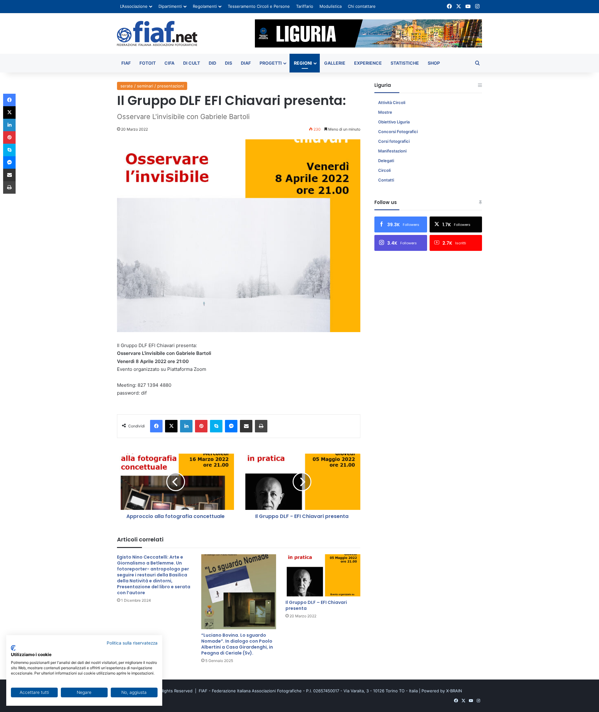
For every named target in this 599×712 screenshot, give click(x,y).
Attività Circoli (391, 102)
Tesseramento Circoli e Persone (259, 6)
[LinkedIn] (186, 426)
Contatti (386, 179)
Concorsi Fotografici (398, 131)
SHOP (434, 63)
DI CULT (191, 63)
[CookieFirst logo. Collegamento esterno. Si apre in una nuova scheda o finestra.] (13, 648)
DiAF (246, 63)
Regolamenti (205, 6)
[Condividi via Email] (246, 426)
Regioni (303, 63)
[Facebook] (156, 426)
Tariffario (304, 6)
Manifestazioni (392, 150)
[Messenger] (231, 426)
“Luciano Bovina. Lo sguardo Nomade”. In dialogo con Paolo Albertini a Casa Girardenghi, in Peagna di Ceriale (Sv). (237, 644)
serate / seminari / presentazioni (152, 85)
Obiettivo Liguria (394, 121)
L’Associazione (134, 6)
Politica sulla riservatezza (132, 642)
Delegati (386, 160)
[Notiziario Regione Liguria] (157, 33)
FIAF (126, 63)
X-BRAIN (454, 690)
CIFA (169, 63)
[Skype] (216, 426)
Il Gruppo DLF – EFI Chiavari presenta (316, 605)
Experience (368, 63)
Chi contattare (362, 6)
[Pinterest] (201, 426)
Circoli (384, 170)
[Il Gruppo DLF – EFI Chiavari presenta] (322, 575)
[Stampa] (261, 426)
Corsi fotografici (394, 141)
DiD (212, 63)
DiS (228, 63)
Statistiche (405, 63)
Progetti (271, 63)
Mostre (385, 112)
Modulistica (330, 6)
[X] (171, 426)
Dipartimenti (170, 6)
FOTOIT (147, 63)
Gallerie (334, 63)
